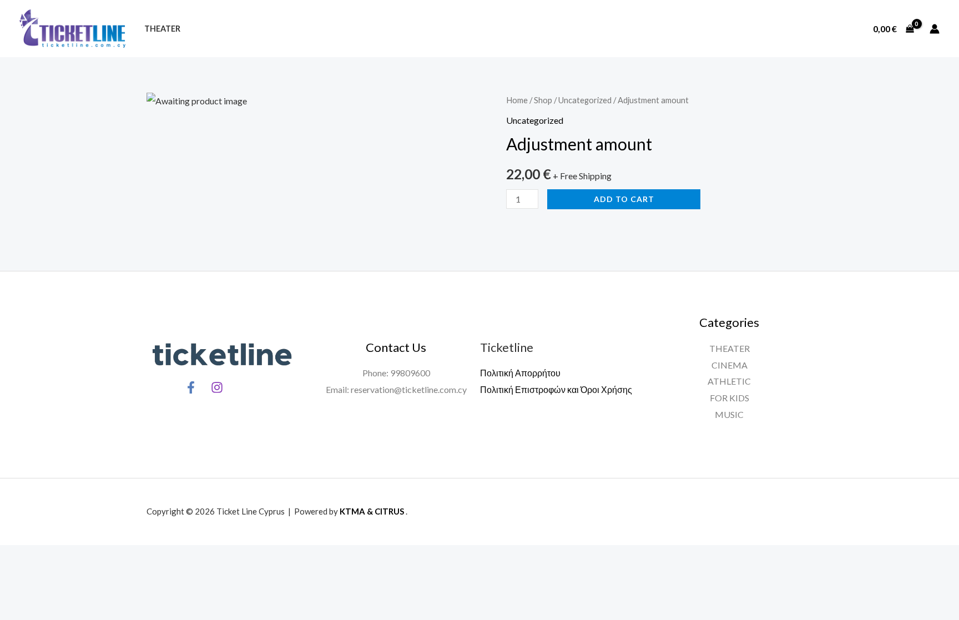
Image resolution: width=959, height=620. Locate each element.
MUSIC (729, 414)
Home (517, 100)
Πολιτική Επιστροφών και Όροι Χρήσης (556, 389)
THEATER (729, 348)
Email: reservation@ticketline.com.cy (396, 389)
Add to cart (624, 199)
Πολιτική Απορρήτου (520, 372)
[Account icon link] (935, 29)
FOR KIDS (729, 397)
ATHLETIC (729, 381)
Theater (162, 28)
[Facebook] (191, 387)
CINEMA (729, 365)
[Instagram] (217, 387)
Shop (543, 100)
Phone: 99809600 (396, 372)
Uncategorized (585, 100)
